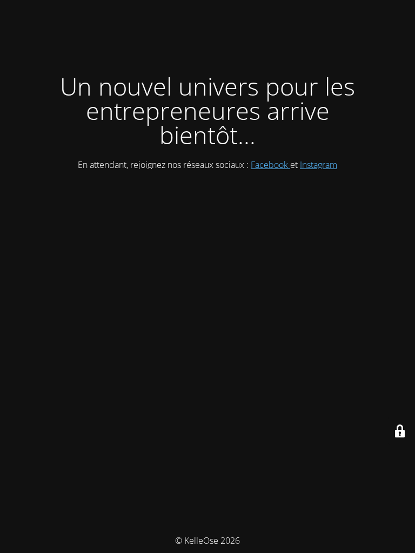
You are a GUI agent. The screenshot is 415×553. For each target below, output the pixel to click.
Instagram (318, 165)
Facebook (270, 165)
